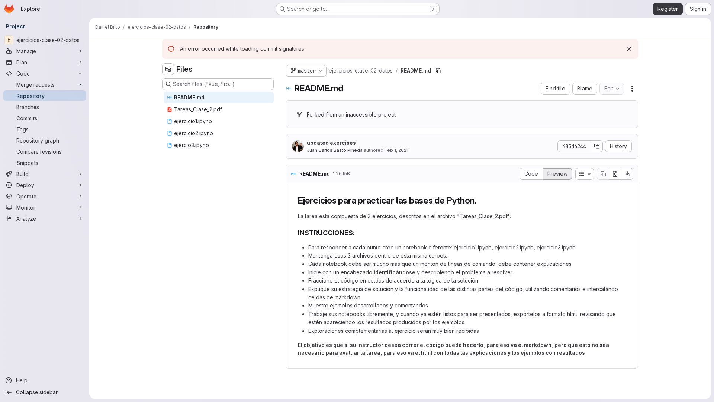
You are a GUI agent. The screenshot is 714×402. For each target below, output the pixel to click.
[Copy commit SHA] (597, 146)
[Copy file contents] (603, 174)
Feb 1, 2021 (396, 150)
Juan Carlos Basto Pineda (335, 150)
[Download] (627, 174)
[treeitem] (219, 97)
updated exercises (331, 143)
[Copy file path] (438, 71)
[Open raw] (615, 174)
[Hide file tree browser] (168, 69)
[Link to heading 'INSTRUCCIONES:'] (358, 233)
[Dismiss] (629, 48)
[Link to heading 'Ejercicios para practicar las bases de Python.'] (481, 200)
